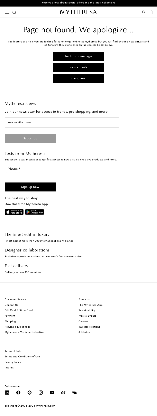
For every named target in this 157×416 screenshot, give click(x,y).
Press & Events (87, 316)
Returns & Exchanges (17, 327)
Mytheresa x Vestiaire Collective (24, 332)
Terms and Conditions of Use (22, 357)
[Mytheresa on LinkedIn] (7, 392)
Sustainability (86, 310)
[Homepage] (78, 12)
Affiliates (84, 332)
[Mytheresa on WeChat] (74, 392)
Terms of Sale (13, 351)
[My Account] (143, 12)
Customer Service (15, 299)
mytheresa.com (45, 406)
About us (84, 299)
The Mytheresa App (90, 305)
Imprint (9, 368)
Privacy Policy (13, 362)
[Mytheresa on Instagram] (40, 392)
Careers (83, 321)
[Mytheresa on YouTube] (52, 392)
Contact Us (11, 305)
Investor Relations (89, 327)
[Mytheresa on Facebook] (18, 392)
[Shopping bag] (150, 12)
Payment (10, 316)
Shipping (10, 321)
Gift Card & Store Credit (19, 310)
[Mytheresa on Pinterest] (29, 392)
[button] (30, 186)
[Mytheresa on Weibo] (63, 392)
